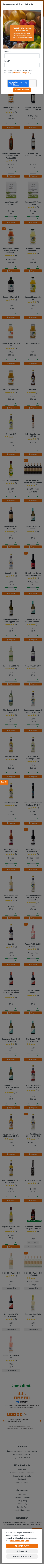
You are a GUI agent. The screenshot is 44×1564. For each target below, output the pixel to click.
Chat (2, 782)
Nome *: (7, 52)
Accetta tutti (22, 1546)
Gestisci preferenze (22, 1556)
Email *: (7, 61)
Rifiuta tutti (22, 1551)
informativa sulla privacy (21, 73)
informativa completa (19, 1541)
